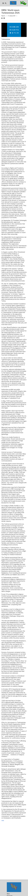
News (8, 893)
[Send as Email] (4, 18)
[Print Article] (1, 18)
